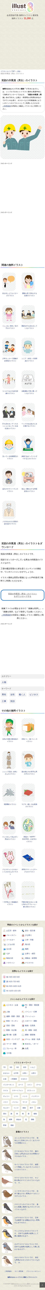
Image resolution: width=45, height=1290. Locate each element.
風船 (12, 1125)
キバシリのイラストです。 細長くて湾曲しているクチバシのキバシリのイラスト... (27, 1166)
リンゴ (16, 1108)
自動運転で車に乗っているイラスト (29, 392)
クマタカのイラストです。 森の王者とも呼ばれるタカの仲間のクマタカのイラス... (27, 1153)
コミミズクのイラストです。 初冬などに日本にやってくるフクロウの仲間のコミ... (27, 1140)
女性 (12, 694)
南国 (24, 1108)
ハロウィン (10, 963)
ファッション (30, 1016)
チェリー (6, 1096)
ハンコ (25, 1096)
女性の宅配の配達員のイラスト (10, 740)
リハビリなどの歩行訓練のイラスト (10, 392)
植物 (35, 1114)
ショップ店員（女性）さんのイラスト (10, 773)
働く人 (22, 694)
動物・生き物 (11, 1030)
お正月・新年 (11, 931)
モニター (6, 1108)
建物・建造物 (30, 1035)
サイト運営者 (19, 1271)
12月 (11, 991)
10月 (15, 986)
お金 (4, 1079)
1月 (15, 991)
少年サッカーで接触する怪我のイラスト (10, 360)
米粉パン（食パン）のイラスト (29, 740)
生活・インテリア (13, 1039)
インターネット (8, 1085)
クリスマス (29, 963)
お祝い (25, 1073)
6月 (10, 982)
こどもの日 (10, 944)
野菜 (4, 1125)
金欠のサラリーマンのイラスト (10, 490)
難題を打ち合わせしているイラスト (29, 327)
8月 (18, 982)
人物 (4, 682)
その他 (8, 1053)
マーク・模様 (11, 1044)
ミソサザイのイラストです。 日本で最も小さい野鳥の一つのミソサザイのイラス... (27, 1193)
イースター (10, 940)
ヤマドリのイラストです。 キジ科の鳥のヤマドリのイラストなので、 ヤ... (27, 1180)
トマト (16, 1096)
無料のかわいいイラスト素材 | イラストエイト (22, 1277)
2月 (19, 991)
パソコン (15, 1102)
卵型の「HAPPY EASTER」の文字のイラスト (29, 839)
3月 (10, 977)
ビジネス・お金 (12, 1005)
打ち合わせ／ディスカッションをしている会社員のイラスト (10, 426)
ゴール (38, 1085)
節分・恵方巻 (30, 931)
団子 (31, 1108)
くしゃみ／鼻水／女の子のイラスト (10, 327)
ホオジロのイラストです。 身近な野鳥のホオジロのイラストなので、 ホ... (27, 1259)
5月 (18, 977)
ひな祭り (28, 935)
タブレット (31, 1090)
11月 (19, 986)
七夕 (8, 953)
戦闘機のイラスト (10, 804)
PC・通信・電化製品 (32, 1006)
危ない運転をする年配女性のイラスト (29, 490)
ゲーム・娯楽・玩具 (32, 1039)
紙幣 (10, 1119)
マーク (25, 1102)
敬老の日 (9, 958)
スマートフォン (17, 1090)
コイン (29, 1085)
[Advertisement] (22, 45)
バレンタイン (11, 935)
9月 (10, 986)
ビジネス (34, 694)
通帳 (32, 1119)
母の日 (27, 944)
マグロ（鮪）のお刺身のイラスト (29, 805)
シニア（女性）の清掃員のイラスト (29, 360)
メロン (33, 1102)
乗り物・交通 (11, 1035)
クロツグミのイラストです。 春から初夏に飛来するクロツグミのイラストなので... (27, 1206)
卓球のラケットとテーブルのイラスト (29, 871)
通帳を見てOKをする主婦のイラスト (29, 294)
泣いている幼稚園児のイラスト (10, 457)
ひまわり (24, 1079)
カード (20, 1085)
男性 (4, 694)
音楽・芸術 (10, 1025)
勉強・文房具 (30, 1025)
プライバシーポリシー (33, 1271)
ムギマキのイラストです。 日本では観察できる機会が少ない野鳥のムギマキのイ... (27, 1220)
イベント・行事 (31, 1012)
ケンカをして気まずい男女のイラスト (10, 838)
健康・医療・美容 (13, 1016)
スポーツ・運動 (31, 1021)
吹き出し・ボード (32, 1044)
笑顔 (12, 701)
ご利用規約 (7, 106)
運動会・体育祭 (31, 958)
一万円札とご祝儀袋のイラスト (10, 903)
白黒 (26, 1048)
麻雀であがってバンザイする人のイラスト (29, 457)
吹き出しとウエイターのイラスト (10, 294)
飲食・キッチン (12, 1021)
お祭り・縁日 (30, 953)
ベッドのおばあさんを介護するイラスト (29, 425)
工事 (4, 701)
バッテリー (35, 1096)
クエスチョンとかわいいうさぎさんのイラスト (10, 872)
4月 (14, 977)
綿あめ (18, 1119)
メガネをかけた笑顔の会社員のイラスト (10, 523)
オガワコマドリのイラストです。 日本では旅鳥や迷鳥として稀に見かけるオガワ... (27, 1246)
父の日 (8, 949)
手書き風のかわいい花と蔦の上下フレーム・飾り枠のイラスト (29, 904)
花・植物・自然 (31, 1030)
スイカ (5, 1090)
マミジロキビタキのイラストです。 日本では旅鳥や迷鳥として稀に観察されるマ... (26, 1233)
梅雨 (26, 949)
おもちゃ (6, 1073)
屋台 (4, 1114)
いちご (32, 1067)
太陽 (38, 1108)
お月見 (16, 1073)
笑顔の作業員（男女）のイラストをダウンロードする (22, 595)
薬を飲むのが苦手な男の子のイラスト (29, 773)
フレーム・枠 (11, 1048)
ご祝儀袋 (14, 1079)
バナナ (5, 1102)
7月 (14, 982)
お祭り (33, 1073)
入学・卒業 (29, 940)
